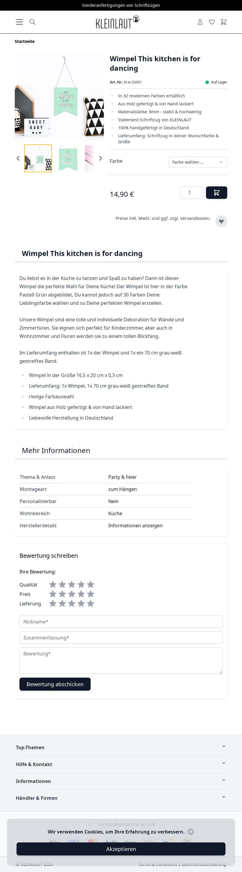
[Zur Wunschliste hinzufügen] (221, 221)
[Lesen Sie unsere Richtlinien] (190, 831)
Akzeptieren (121, 848)
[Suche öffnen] (32, 22)
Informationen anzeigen (135, 525)
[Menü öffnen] (19, 22)
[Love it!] (211, 21)
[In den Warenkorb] (216, 192)
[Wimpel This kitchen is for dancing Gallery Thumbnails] (59, 158)
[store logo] (117, 22)
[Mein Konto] (200, 21)
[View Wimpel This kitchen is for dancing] (68, 158)
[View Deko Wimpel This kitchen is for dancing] (38, 158)
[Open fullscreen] (59, 96)
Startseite (25, 41)
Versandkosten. (195, 218)
